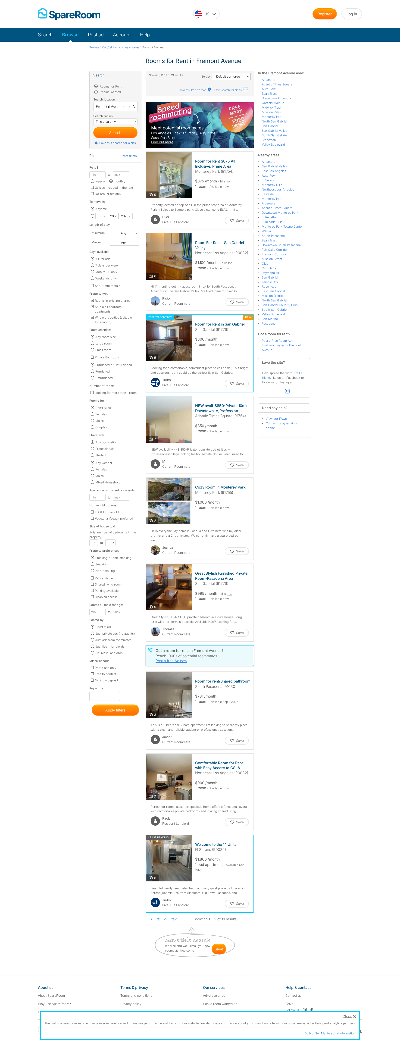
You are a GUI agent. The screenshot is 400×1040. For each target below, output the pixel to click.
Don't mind (103, 627)
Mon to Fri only (106, 272)
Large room (103, 343)
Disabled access (106, 597)
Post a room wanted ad (220, 1004)
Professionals (104, 449)
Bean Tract (269, 93)
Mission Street (272, 259)
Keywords (96, 689)
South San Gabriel (274, 135)
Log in (352, 14)
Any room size (105, 337)
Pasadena (268, 323)
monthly (119, 181)
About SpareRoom (51, 995)
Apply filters (115, 710)
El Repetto (269, 217)
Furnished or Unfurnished (113, 365)
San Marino (270, 319)
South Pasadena (273, 236)
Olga (265, 263)
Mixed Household (107, 482)
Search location (104, 99)
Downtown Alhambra (276, 98)
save (219, 949)
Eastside (268, 194)
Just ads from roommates (113, 640)
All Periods (102, 259)
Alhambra (268, 79)
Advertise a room (215, 995)
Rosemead (269, 286)
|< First (154, 919)
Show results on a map (192, 90)
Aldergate (268, 203)
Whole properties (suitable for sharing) (113, 320)
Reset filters (129, 156)
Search (45, 35)
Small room (103, 350)
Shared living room (108, 584)
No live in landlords (109, 653)
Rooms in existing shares (112, 300)
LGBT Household (107, 512)
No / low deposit (106, 680)
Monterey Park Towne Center (282, 226)
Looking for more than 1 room (116, 393)
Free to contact (105, 674)
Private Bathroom (107, 357)
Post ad (96, 35)
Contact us (293, 995)
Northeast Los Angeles (278, 189)
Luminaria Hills (272, 222)
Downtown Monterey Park (280, 212)
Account (122, 35)
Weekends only (106, 278)
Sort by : (207, 76)
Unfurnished (104, 378)
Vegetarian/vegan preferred (114, 518)
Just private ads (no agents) (115, 633)
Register (325, 14)
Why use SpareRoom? (54, 1004)
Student (100, 455)
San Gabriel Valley (274, 130)
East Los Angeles (274, 171)
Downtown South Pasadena (281, 245)
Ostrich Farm (271, 268)
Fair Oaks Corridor (275, 249)
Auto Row (268, 89)
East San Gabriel (273, 291)
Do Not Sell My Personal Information (330, 1033)
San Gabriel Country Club (280, 305)
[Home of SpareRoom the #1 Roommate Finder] (69, 14)
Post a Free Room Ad (277, 340)
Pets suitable (104, 578)
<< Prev (170, 919)
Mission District (273, 296)
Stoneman (269, 140)
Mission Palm (271, 112)
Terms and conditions (136, 995)
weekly (100, 181)
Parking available (107, 590)
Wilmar (266, 231)
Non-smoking (105, 571)
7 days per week (106, 265)
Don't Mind (103, 408)
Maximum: (98, 242)
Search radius (103, 116)
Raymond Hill (271, 273)
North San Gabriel (274, 121)
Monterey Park (272, 117)
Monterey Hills (272, 185)
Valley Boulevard (273, 144)
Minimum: (98, 233)
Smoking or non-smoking (113, 558)
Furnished (102, 371)
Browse (70, 35)
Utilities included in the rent (114, 187)
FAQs (289, 1004)
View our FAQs (276, 418)
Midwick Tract (271, 107)
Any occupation (106, 442)
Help (145, 35)
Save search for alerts (228, 90)
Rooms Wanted (110, 92)
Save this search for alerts (117, 143)
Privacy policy (130, 1004)
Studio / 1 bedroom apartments (108, 309)
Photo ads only (105, 668)
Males (99, 421)
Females (101, 414)
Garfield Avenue (273, 103)
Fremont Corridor (274, 254)
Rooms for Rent (110, 86)
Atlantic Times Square (277, 84)
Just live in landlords (110, 646)
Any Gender (103, 463)
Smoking (101, 564)
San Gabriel (270, 126)
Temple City (270, 282)
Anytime (101, 209)
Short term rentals (107, 286)
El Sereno (268, 180)
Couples (101, 427)
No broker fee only (108, 194)
